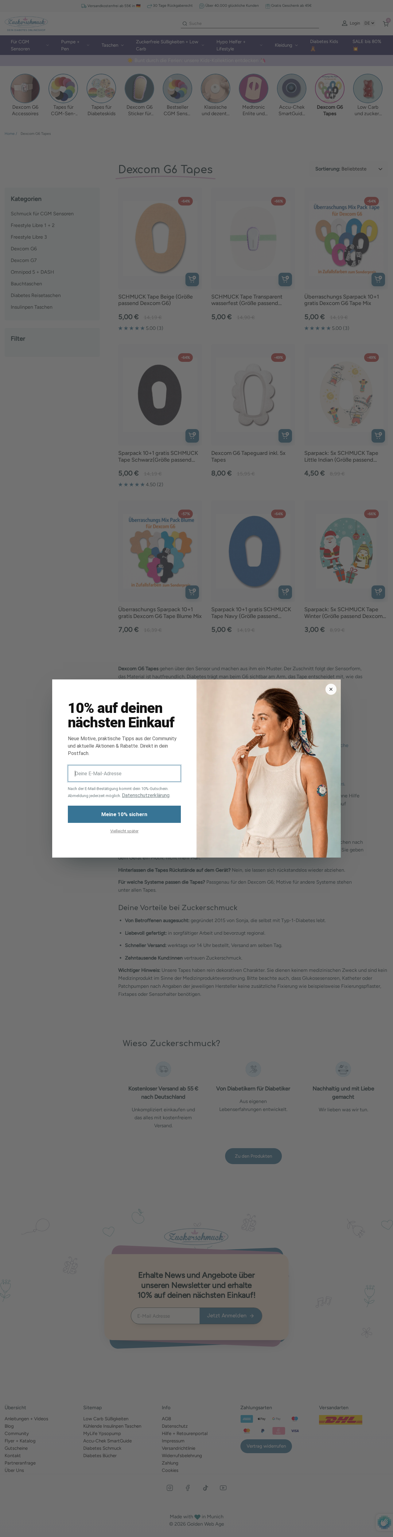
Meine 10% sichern (124, 814)
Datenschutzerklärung (145, 795)
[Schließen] (331, 689)
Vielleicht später (124, 831)
